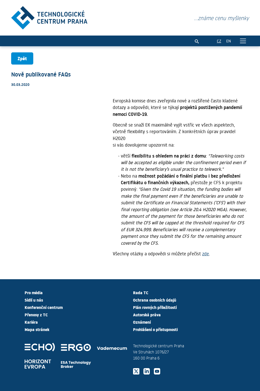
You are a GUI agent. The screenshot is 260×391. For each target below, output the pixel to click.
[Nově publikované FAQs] (49, 16)
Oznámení (142, 321)
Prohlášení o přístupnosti (155, 329)
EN (228, 40)
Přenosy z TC (36, 314)
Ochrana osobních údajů (154, 299)
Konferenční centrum (44, 307)
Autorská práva (147, 314)
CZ (219, 40)
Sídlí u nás (34, 299)
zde (205, 253)
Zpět (22, 58)
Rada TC (140, 292)
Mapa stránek (37, 329)
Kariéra (31, 321)
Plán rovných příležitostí (155, 307)
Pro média (34, 292)
